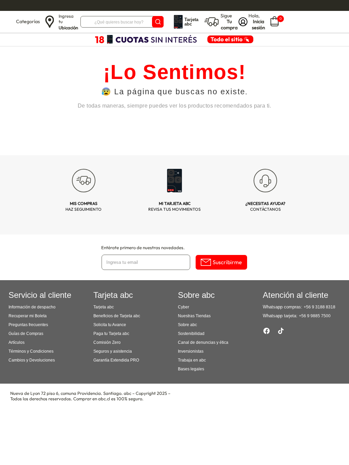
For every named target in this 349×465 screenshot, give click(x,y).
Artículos (17, 342)
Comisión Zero (107, 342)
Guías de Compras (26, 333)
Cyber (183, 307)
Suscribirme (227, 262)
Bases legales (191, 369)
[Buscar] (158, 22)
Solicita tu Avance (109, 324)
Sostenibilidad (191, 333)
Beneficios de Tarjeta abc (116, 316)
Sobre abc (187, 324)
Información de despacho (32, 307)
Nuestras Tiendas (194, 316)
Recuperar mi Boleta (28, 316)
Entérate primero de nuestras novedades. (143, 247)
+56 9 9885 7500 (315, 316)
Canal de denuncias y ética (203, 342)
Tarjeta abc (103, 307)
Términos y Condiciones (31, 351)
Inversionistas (190, 351)
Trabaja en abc (192, 360)
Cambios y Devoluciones (32, 360)
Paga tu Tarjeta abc (111, 333)
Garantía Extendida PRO (116, 360)
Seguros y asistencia (112, 351)
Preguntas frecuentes (28, 324)
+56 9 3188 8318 (319, 307)
